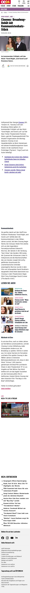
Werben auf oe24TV (7, 560)
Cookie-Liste (5, 554)
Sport (9, 6)
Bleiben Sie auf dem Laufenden (10, 532)
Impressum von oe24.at (8, 564)
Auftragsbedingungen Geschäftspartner (12, 577)
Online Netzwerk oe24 (7, 543)
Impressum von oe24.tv (8, 566)
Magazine (21, 6)
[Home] (1, 12)
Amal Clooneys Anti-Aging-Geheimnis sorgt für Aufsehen (15, 165)
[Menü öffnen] (28, 6)
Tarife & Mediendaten (7, 579)
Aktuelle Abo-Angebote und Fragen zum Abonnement (12, 582)
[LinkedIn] (16, 538)
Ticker (3, 6)
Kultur (4, 9)
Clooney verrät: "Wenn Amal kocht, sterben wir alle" (14, 171)
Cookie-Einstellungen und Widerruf (11, 556)
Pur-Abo (3, 562)
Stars (14, 6)
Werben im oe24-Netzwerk (9, 558)
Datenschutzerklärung (7, 552)
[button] (3, 415)
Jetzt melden (6, 388)
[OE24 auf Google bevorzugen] (28, 66)
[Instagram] (7, 538)
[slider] (9, 415)
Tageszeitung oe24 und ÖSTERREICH (12, 571)
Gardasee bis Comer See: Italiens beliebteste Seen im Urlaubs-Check (16, 159)
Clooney (21, 122)
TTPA (2, 587)
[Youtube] (12, 538)
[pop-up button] (23, 415)
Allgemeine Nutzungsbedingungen (11, 550)
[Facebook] (2, 538)
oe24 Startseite (5, 548)
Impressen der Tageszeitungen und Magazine (14, 585)
